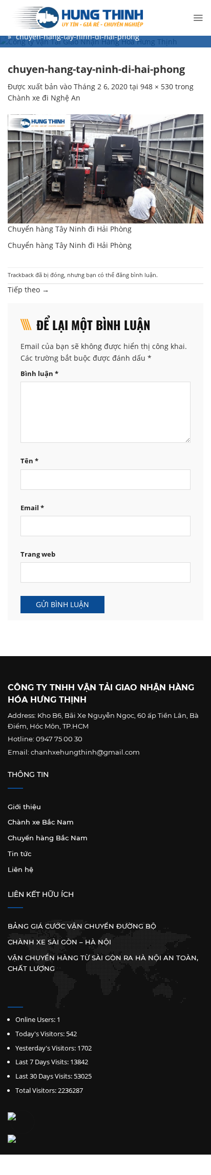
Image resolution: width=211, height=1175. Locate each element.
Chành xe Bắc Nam (41, 822)
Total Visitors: (35, 1090)
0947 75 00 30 (59, 739)
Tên (29, 461)
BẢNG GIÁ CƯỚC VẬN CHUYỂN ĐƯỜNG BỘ (82, 926)
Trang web (37, 554)
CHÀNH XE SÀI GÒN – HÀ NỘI (59, 942)
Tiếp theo (28, 289)
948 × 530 (156, 86)
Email (32, 508)
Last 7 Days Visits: (42, 1061)
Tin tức (19, 853)
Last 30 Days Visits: (43, 1076)
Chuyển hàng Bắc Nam (48, 838)
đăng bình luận (136, 275)
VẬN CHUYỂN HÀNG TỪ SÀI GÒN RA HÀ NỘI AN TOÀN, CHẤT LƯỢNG (103, 963)
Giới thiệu (24, 807)
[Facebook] (11, 996)
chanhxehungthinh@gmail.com (85, 752)
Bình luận (39, 373)
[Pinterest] (52, 996)
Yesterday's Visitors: (45, 1048)
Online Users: (35, 1019)
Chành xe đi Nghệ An (44, 98)
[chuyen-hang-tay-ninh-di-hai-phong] (105, 168)
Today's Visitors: (40, 1033)
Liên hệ (20, 869)
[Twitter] (25, 996)
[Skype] (38, 996)
